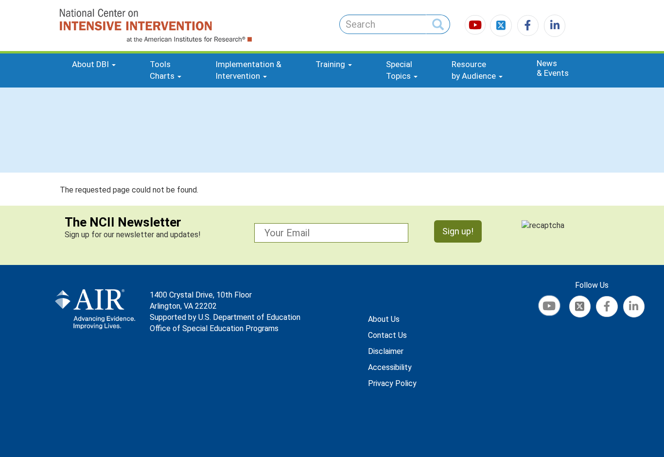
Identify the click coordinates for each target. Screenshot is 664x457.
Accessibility (390, 367)
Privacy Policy (392, 383)
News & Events (553, 68)
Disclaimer (385, 351)
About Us (384, 319)
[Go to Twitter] (502, 26)
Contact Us (387, 335)
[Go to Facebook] (526, 26)
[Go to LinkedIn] (553, 26)
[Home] (120, 25)
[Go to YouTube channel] (476, 26)
